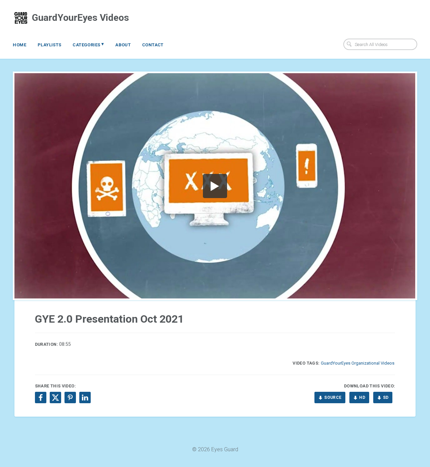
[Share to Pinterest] (70, 397)
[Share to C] (55, 397)
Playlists (49, 44)
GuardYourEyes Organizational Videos (357, 363)
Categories (88, 44)
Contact (153, 44)
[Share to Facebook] (40, 397)
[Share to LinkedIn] (85, 397)
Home (19, 44)
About (123, 44)
